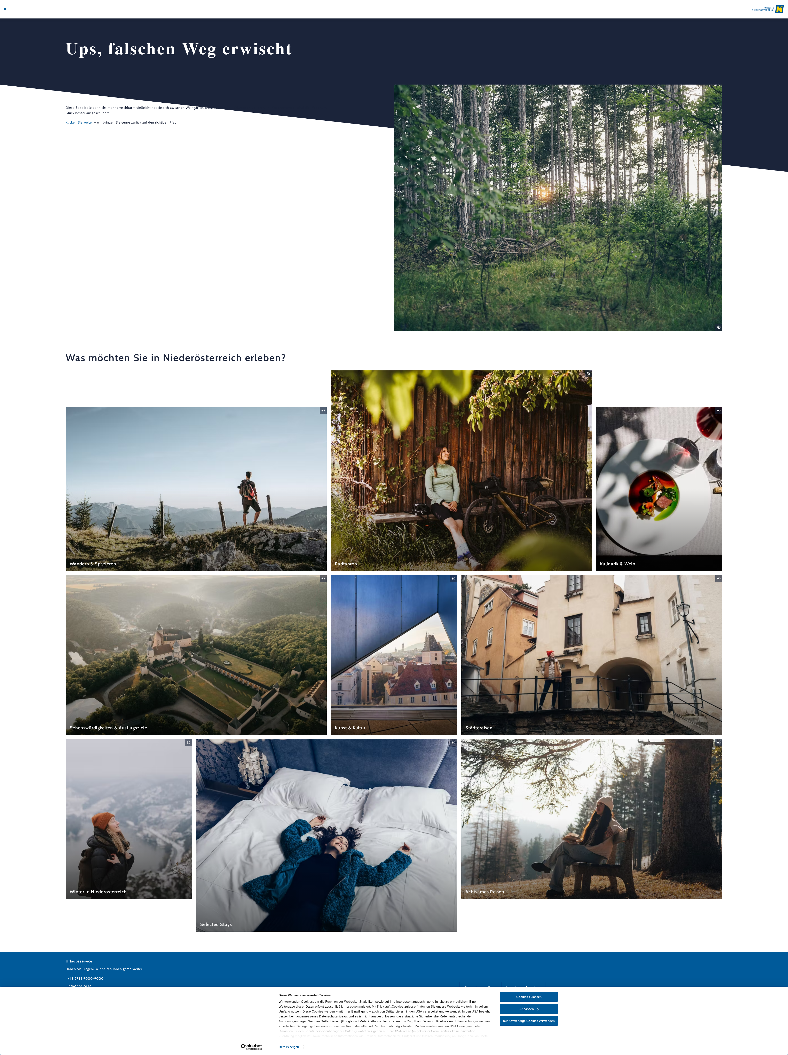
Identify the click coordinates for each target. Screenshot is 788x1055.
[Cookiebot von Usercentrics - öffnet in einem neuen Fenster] (251, 1047)
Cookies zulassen (529, 997)
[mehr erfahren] (196, 489)
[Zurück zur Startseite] (768, 9)
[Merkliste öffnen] (23, 9)
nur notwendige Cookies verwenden (529, 1021)
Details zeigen (289, 1047)
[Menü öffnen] (5, 9)
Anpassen (526, 1009)
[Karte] (16, 9)
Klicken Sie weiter (79, 123)
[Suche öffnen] (29, 9)
